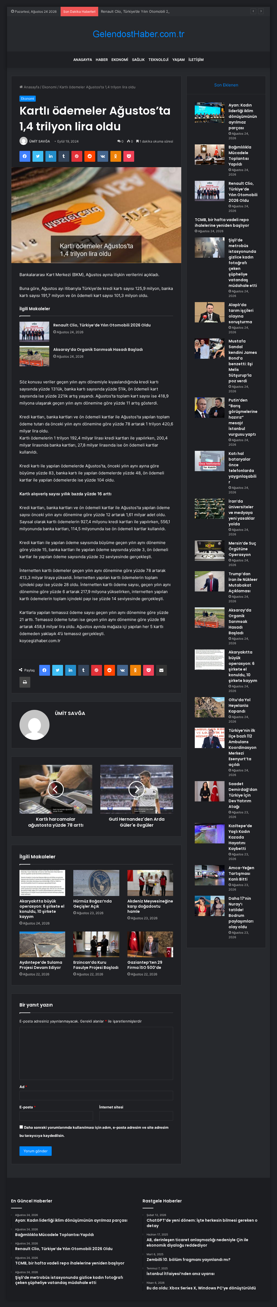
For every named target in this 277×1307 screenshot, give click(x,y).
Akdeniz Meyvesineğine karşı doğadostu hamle (150, 906)
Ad (23, 1087)
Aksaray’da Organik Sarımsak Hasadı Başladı (98, 349)
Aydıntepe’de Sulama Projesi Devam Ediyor (40, 965)
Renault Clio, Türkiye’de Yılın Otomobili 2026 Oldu (142, 11)
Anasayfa (82, 59)
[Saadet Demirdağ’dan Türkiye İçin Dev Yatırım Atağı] (210, 791)
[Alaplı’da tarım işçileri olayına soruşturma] (210, 312)
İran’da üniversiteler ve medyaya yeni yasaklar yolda (242, 513)
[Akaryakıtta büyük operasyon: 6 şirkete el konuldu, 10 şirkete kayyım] (42, 883)
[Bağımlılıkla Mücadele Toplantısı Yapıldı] (210, 154)
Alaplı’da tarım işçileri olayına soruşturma (241, 313)
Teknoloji (159, 59)
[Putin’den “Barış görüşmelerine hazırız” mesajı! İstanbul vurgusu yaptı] (210, 407)
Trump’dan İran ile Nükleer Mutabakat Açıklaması (243, 582)
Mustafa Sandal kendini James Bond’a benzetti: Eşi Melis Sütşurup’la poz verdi (243, 361)
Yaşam (178, 59)
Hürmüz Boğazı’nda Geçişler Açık (92, 903)
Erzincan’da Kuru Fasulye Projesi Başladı (95, 965)
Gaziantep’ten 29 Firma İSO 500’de (144, 965)
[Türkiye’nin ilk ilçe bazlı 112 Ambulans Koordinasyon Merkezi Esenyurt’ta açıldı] (210, 738)
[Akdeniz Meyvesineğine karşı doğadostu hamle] (150, 883)
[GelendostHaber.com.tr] (138, 34)
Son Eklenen (226, 85)
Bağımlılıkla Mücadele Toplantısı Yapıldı (240, 155)
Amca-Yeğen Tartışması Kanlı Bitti (241, 873)
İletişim (196, 59)
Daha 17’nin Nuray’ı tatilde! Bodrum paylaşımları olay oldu (241, 913)
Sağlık (138, 59)
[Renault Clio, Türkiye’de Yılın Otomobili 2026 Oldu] (34, 332)
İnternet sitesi (111, 1107)
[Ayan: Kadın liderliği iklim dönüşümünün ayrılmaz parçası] (210, 112)
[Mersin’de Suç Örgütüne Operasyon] (210, 551)
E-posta (27, 1107)
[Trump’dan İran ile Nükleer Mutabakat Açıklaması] (210, 581)
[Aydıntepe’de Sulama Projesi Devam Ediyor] (42, 944)
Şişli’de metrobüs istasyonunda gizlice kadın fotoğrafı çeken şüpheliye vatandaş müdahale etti (243, 262)
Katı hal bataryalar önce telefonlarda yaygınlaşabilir (242, 468)
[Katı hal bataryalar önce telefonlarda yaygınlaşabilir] (210, 461)
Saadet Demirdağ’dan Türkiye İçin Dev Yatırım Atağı (243, 795)
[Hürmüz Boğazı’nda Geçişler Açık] (96, 883)
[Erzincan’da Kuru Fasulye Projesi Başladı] (96, 944)
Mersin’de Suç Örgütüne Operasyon (242, 549)
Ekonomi (119, 59)
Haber (102, 59)
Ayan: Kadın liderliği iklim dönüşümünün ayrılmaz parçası (243, 116)
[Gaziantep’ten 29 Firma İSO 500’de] (150, 944)
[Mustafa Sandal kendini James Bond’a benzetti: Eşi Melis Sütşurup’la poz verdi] (210, 348)
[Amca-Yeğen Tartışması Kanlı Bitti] (210, 875)
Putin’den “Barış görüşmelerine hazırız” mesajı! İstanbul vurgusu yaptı (243, 417)
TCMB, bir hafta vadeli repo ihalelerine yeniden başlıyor (222, 222)
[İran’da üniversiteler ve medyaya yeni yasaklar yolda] (210, 509)
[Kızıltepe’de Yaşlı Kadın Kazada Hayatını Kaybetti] (210, 833)
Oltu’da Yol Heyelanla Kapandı (239, 705)
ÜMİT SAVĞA (39, 141)
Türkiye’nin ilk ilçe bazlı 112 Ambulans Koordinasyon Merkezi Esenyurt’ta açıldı (242, 747)
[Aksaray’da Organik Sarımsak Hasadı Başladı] (34, 356)
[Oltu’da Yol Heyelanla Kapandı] (210, 707)
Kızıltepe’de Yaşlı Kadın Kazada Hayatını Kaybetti (240, 837)
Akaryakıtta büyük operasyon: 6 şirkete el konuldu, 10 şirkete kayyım (41, 908)
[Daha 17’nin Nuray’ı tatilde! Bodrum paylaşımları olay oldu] (210, 906)
